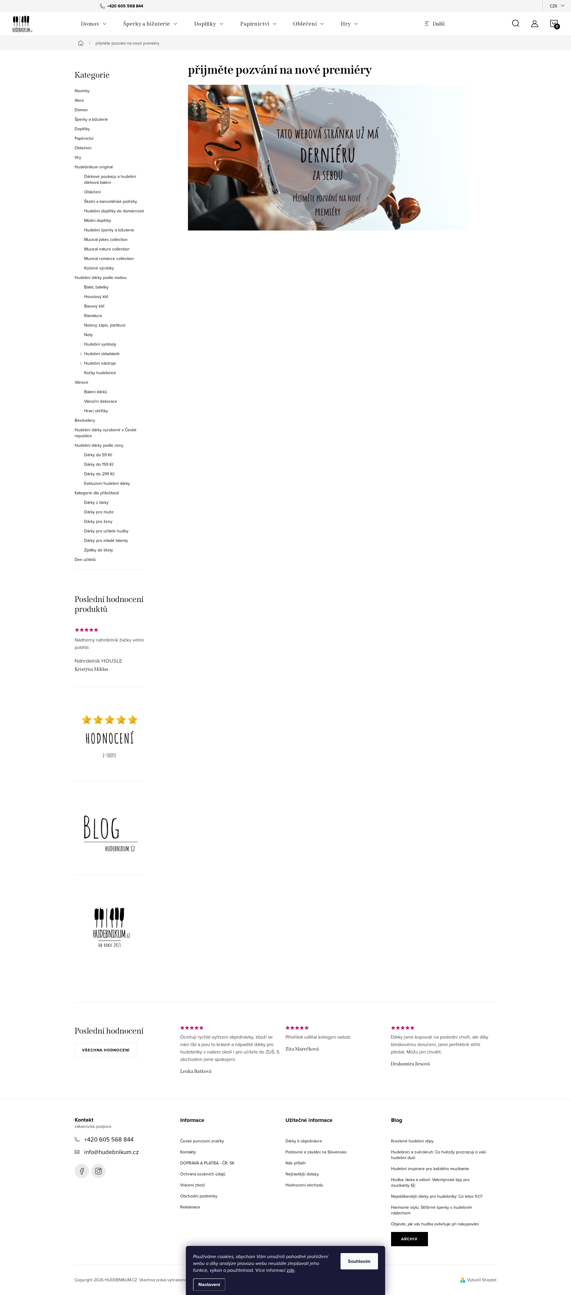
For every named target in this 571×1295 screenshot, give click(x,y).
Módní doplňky (97, 220)
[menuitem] (94, 24)
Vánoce (81, 382)
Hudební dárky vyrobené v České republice (106, 433)
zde (290, 1270)
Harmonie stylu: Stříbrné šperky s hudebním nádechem (431, 1210)
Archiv (409, 1239)
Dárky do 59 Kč (98, 455)
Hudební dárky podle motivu (101, 277)
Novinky (82, 91)
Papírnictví (84, 138)
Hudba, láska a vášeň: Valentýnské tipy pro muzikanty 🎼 (430, 1182)
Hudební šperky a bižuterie (109, 230)
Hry (78, 157)
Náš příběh (296, 1163)
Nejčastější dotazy (302, 1174)
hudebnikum (98, 1171)
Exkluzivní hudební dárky (107, 483)
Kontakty (188, 1152)
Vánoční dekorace (100, 401)
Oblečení (83, 148)
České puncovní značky (202, 1141)
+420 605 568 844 (109, 1139)
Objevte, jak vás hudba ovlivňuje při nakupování (435, 1224)
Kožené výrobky (99, 268)
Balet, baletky (96, 287)
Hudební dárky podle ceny (99, 445)
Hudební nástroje (100, 363)
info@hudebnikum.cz (111, 1151)
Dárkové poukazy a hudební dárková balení (110, 179)
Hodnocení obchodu (304, 1185)
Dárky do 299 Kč (99, 474)
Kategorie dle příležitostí (97, 493)
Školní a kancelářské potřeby (110, 201)
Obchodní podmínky (198, 1196)
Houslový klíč (96, 297)
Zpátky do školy (98, 550)
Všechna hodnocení (106, 1050)
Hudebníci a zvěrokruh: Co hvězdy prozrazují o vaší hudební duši (438, 1155)
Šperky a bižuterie (91, 119)
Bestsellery (85, 420)
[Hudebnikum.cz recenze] (110, 739)
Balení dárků (95, 392)
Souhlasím (359, 1261)
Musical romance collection (109, 258)
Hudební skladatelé (102, 354)
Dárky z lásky (96, 502)
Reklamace (190, 1207)
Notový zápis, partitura (104, 325)
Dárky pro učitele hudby (106, 531)
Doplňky (82, 129)
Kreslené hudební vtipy (412, 1141)
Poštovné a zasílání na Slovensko (316, 1152)
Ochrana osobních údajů (202, 1174)
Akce (79, 100)
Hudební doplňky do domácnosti (114, 211)
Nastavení (209, 1284)
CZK (553, 6)
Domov (81, 110)
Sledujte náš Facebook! (82, 1171)
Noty (88, 335)
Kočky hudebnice (100, 373)
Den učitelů (85, 559)
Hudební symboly (100, 344)
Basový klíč (94, 306)
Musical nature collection (107, 249)
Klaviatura (93, 316)
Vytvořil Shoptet (481, 1280)
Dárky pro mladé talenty (106, 540)
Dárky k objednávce (304, 1141)
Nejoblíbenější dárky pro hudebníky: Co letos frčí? (436, 1196)
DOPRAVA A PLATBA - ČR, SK (207, 1163)
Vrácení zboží (192, 1185)
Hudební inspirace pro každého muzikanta (430, 1169)
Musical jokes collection (106, 239)
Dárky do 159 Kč (99, 464)
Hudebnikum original (94, 167)
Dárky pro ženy (98, 521)
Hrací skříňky (96, 411)
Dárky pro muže (99, 512)
